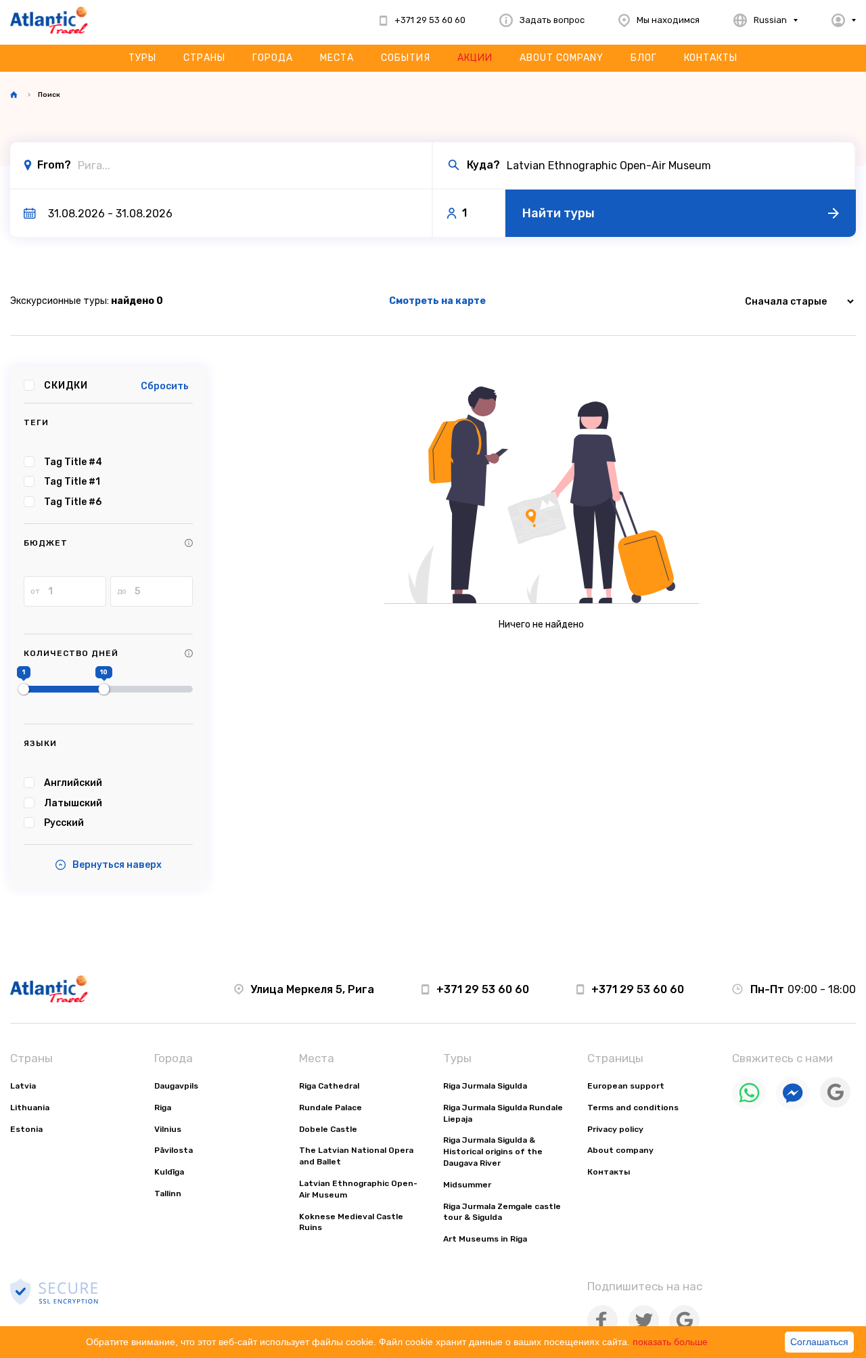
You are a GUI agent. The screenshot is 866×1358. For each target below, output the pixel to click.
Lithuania (29, 1107)
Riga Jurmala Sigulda (485, 1086)
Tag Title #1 (72, 481)
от (35, 591)
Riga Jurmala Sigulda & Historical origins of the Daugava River (493, 1151)
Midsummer (467, 1184)
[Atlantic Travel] (49, 20)
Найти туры (558, 213)
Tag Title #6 (72, 502)
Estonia (26, 1129)
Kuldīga (169, 1172)
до (122, 591)
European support (625, 1086)
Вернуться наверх (117, 865)
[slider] (23, 689)
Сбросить (165, 386)
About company (561, 58)
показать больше (670, 1341)
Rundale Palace (330, 1107)
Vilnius (167, 1129)
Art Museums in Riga (485, 1239)
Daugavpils (176, 1086)
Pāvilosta (173, 1150)
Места (337, 58)
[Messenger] (793, 1106)
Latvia (23, 1086)
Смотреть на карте (437, 301)
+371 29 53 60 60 (482, 989)
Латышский (73, 803)
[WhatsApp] (749, 1106)
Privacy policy (615, 1129)
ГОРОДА (272, 58)
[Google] (835, 1104)
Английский (73, 783)
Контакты (710, 58)
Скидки (66, 385)
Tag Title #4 (73, 462)
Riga (162, 1107)
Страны (204, 58)
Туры (142, 58)
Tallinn (167, 1193)
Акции (475, 58)
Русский (64, 823)
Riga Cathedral (329, 1086)
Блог (644, 58)
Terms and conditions (633, 1107)
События (405, 58)
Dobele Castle (328, 1129)
